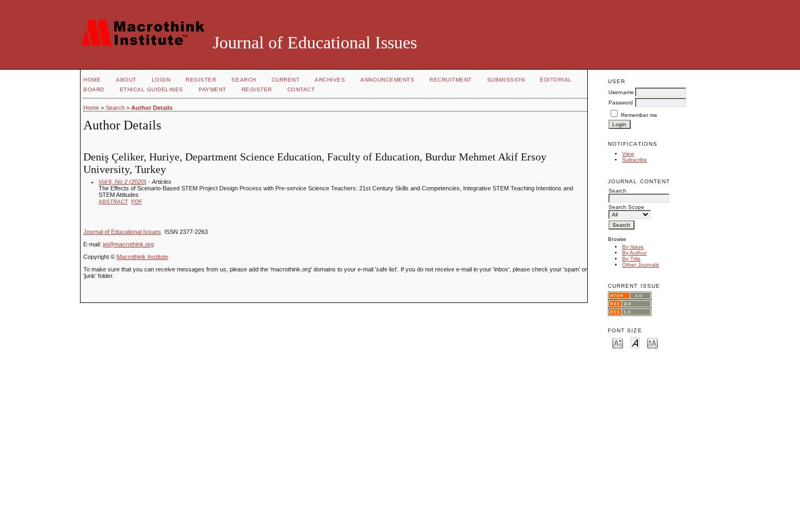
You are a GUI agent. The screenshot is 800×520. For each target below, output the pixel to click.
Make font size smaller (617, 342)
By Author (634, 253)
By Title (631, 259)
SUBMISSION (506, 80)
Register (201, 80)
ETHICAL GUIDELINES (151, 89)
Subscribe (634, 160)
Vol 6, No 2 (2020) (122, 181)
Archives (330, 80)
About (126, 80)
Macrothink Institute (142, 256)
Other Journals (640, 265)
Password (620, 103)
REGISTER (257, 89)
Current (286, 80)
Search (243, 80)
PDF (136, 202)
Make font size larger (652, 342)
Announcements (387, 80)
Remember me (639, 115)
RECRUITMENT (450, 80)
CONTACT (301, 89)
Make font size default (635, 342)
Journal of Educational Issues (122, 231)
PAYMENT (212, 89)
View (628, 154)
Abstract (113, 202)
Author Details (152, 107)
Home (92, 80)
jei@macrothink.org (128, 244)
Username (621, 92)
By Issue (633, 247)
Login (161, 80)
